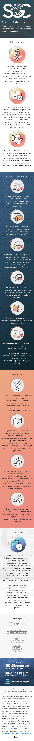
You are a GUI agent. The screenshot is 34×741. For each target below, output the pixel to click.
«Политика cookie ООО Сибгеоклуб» (16, 733)
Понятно (17, 737)
